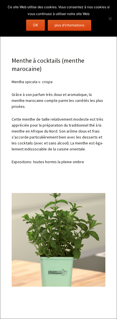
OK (35, 25)
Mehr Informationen (69, 25)
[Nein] (110, 18)
